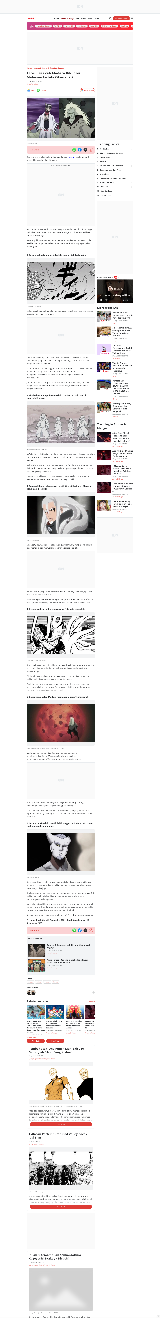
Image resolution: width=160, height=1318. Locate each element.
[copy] (91, 150)
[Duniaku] (31, 18)
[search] (110, 18)
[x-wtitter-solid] (85, 150)
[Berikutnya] (95, 1016)
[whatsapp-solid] (74, 150)
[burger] (131, 18)
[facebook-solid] (80, 150)
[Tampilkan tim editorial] (93, 992)
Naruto (72, 157)
